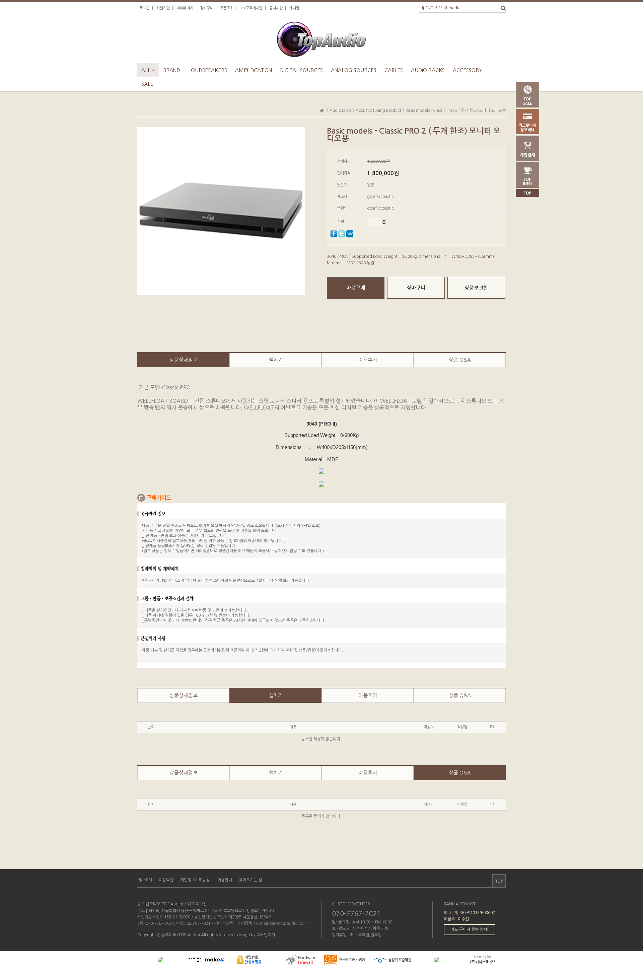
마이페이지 (184, 8)
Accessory (467, 70)
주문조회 (226, 8)
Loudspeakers (207, 70)
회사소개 (144, 880)
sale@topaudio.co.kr (288, 923)
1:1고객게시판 (251, 8)
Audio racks (428, 70)
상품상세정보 (183, 359)
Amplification (253, 70)
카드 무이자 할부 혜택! (470, 929)
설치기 (276, 359)
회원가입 (163, 8)
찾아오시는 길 (250, 880)
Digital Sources (301, 70)
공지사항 (276, 8)
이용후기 (367, 359)
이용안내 (224, 880)
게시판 (294, 8)
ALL (148, 70)
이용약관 (166, 880)
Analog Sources (353, 70)
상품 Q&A (460, 359)
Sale (147, 83)
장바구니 (206, 8)
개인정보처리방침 (195, 880)
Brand (171, 70)
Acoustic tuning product (378, 110)
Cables (393, 70)
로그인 (145, 8)
